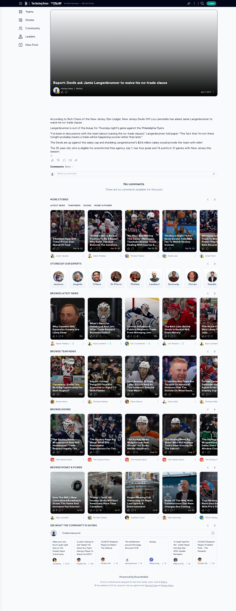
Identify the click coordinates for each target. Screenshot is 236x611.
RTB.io (164, 582)
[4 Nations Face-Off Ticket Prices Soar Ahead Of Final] (67, 231)
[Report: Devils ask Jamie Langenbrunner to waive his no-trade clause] (133, 53)
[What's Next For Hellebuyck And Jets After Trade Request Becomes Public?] (105, 319)
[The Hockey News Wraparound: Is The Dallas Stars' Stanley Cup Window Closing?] (217, 435)
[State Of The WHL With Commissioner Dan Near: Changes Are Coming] (179, 493)
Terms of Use (151, 585)
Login (211, 3)
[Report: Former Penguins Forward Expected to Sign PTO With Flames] (105, 377)
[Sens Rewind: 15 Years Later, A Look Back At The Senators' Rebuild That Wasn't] (142, 377)
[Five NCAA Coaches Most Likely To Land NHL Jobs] (217, 319)
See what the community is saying (73, 525)
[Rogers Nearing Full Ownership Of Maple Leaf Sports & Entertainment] (142, 493)
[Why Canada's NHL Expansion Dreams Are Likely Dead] (67, 319)
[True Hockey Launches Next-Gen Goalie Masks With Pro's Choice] (217, 493)
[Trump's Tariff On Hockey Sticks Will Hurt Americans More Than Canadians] (105, 493)
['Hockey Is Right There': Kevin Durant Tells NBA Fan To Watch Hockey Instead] (179, 231)
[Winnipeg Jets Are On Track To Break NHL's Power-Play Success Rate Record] (217, 231)
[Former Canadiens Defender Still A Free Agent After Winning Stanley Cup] (217, 377)
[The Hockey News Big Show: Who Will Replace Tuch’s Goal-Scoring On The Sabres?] (179, 435)
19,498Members (71, 3)
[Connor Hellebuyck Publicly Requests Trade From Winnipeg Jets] (142, 319)
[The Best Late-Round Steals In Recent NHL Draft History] (179, 319)
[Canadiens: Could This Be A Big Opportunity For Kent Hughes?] (67, 377)
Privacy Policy (167, 585)
